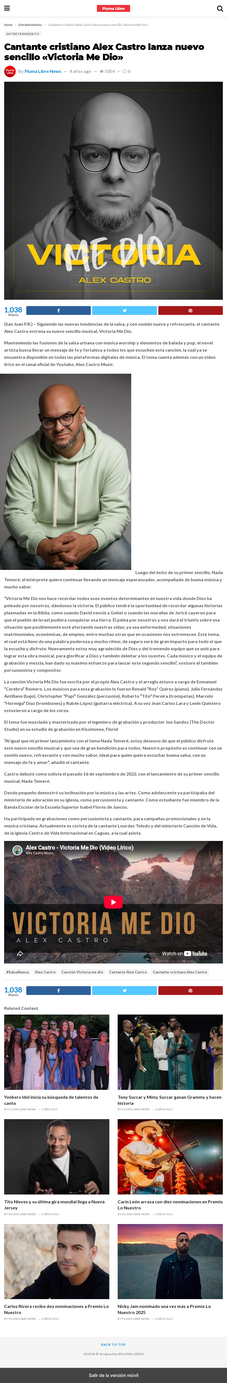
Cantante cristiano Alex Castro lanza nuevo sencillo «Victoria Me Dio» (104, 51)
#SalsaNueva (17, 972)
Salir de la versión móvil (113, 1375)
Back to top (113, 1344)
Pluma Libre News (43, 71)
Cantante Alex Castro (128, 972)
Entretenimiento (23, 34)
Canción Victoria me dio (82, 972)
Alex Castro (45, 972)
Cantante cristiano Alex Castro (180, 972)
